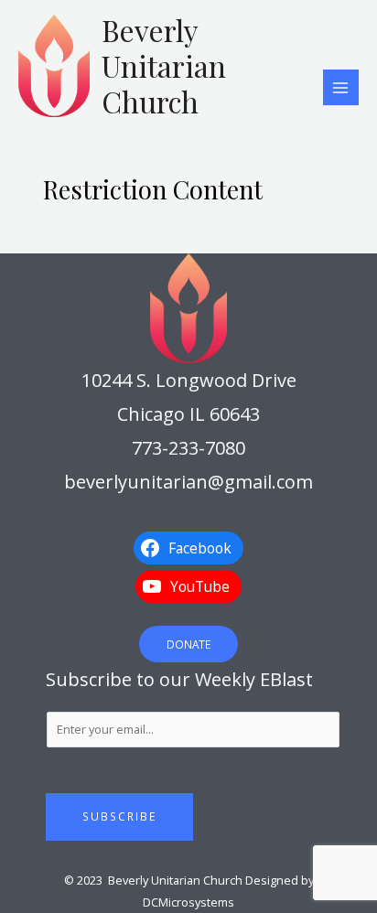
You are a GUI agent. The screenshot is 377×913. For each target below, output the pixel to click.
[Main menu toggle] (341, 87)
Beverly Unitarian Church (164, 66)
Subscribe (119, 816)
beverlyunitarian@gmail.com (188, 481)
